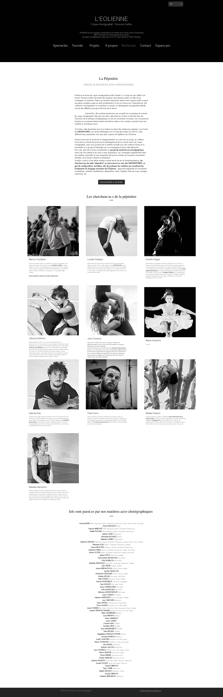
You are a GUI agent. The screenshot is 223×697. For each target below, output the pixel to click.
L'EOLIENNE (111, 18)
